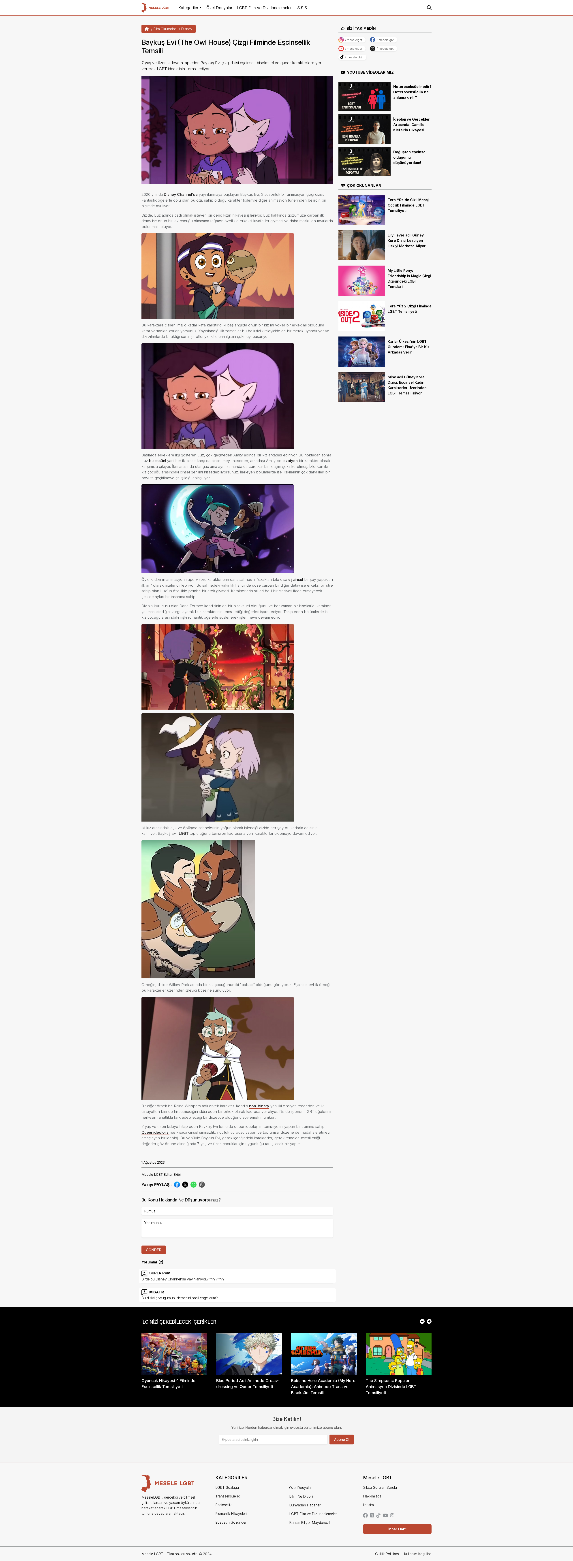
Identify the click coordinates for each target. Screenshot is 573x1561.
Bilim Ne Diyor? (301, 1496)
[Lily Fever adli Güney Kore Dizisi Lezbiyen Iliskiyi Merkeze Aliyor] (361, 245)
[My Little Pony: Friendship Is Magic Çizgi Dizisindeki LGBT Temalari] (361, 280)
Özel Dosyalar (219, 7)
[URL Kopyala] (202, 1185)
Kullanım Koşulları (418, 1554)
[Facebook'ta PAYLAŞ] (177, 1184)
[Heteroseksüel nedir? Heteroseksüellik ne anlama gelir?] (364, 96)
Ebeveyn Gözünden (231, 1522)
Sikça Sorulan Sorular (380, 1487)
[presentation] (422, 1322)
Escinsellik (223, 1505)
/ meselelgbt (353, 40)
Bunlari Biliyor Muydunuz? (310, 1522)
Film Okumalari (165, 29)
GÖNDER (153, 1250)
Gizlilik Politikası (387, 1554)
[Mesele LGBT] (155, 8)
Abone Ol (341, 1439)
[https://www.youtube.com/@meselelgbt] (385, 1516)
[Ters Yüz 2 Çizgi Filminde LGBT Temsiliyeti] (361, 315)
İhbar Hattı (397, 1529)
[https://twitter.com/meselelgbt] (372, 1516)
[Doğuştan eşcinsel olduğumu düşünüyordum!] (364, 161)
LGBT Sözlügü (227, 1487)
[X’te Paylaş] (185, 1184)
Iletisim (368, 1505)
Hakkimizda (372, 1496)
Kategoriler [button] (188, 7)
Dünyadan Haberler (305, 1505)
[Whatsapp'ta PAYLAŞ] (193, 1184)
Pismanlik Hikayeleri (231, 1513)
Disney (186, 29)
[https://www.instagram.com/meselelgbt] (392, 1516)
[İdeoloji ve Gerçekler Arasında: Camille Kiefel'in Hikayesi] (364, 128)
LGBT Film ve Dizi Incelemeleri (265, 7)
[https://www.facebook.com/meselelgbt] (365, 1516)
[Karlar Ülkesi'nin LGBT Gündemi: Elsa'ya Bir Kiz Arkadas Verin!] (361, 351)
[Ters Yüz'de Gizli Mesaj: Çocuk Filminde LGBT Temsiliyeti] (361, 209)
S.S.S (302, 7)
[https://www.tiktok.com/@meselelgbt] (378, 1516)
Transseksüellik (227, 1496)
